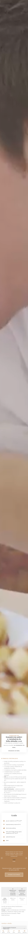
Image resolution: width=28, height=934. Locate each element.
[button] (14, 931)
